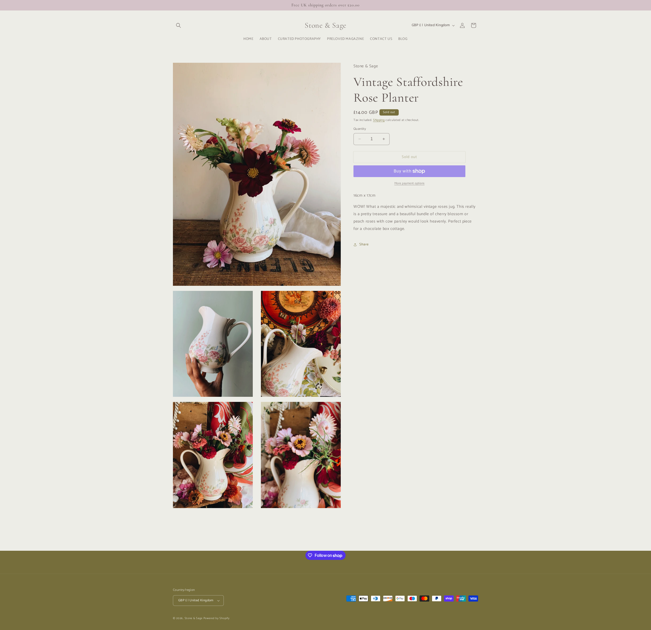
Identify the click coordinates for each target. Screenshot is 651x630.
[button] (178, 25)
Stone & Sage (194, 618)
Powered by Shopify (216, 618)
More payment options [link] (409, 183)
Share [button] (364, 244)
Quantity (359, 129)
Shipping (379, 120)
